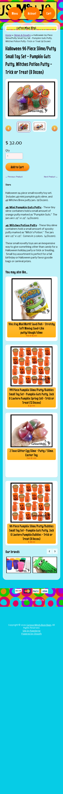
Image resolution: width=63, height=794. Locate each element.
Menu (15, 13)
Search (23, 600)
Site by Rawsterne (31, 631)
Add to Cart (17, 167)
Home (8, 35)
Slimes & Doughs (22, 35)
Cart (48, 13)
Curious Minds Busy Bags (38, 625)
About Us (38, 600)
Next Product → (51, 177)
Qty (7, 150)
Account (32, 13)
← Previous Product (14, 177)
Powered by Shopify (31, 634)
